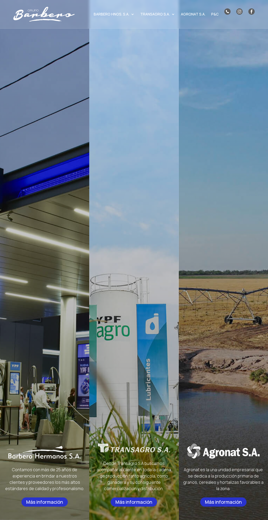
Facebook (251, 11)
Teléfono (227, 11)
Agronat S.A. (193, 14)
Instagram (239, 11)
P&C (215, 14)
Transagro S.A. (155, 14)
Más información (44, 502)
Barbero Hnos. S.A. (111, 14)
